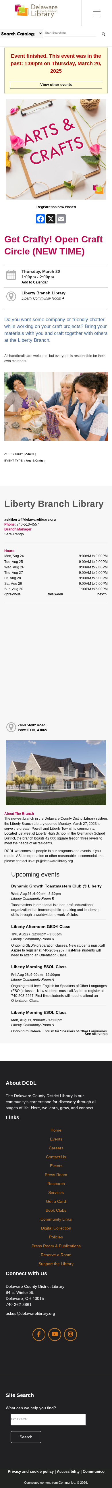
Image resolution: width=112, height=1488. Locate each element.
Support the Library (56, 1263)
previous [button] (13, 594)
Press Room (56, 1174)
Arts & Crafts (35, 460)
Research (56, 1183)
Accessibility (68, 1471)
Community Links (56, 1219)
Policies (56, 1237)
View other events (56, 84)
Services (56, 1192)
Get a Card (56, 1201)
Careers (56, 1148)
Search (26, 1437)
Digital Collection (56, 1228)
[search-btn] (103, 33)
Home (56, 1130)
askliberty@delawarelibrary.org (30, 520)
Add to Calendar (35, 282)
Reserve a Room (56, 1254)
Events (56, 1139)
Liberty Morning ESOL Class (39, 966)
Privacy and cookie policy (31, 1471)
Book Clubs (56, 1210)
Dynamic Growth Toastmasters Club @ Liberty (56, 886)
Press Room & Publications (56, 1246)
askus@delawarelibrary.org (30, 1313)
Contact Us (56, 1157)
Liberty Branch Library (43, 293)
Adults (29, 454)
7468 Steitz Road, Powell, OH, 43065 (32, 727)
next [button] (101, 594)
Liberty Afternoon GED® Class (40, 926)
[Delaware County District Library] (36, 11)
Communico (94, 1471)
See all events (96, 1034)
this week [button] (55, 594)
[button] (96, 13)
